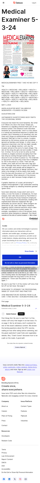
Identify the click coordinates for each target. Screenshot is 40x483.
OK (20, 257)
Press (4, 421)
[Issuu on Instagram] (20, 479)
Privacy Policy (21, 243)
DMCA (4, 462)
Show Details (29, 251)
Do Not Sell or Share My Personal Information (17, 472)
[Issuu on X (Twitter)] (14, 479)
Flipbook (24, 416)
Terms (4, 449)
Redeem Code (7, 441)
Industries (24, 421)
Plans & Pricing (7, 416)
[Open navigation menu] (3, 3)
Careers (4, 411)
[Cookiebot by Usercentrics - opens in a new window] (29, 219)
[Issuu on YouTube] (25, 479)
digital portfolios (31, 365)
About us (5, 406)
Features (24, 411)
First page (5, 301)
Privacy (4, 453)
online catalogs (21, 367)
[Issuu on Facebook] (4, 479)
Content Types (26, 406)
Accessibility (6, 469)
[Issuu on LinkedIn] (9, 479)
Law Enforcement (8, 456)
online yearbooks (9, 367)
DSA (3, 466)
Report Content (7, 459)
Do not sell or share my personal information (20, 263)
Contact (4, 425)
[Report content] (36, 309)
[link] (34, 3)
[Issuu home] (18, 3)
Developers (6, 436)
